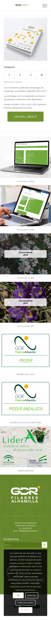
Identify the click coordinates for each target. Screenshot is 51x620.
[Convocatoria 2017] (25, 302)
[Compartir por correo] (41, 75)
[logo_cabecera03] (21, 5)
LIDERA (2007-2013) (25, 471)
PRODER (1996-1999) (25, 374)
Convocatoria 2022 (25, 181)
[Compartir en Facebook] (9, 75)
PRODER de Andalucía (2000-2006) (25, 423)
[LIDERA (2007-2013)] (25, 446)
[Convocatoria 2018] (25, 253)
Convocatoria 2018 (25, 278)
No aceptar (25, 610)
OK (18, 595)
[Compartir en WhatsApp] (31, 75)
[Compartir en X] (20, 75)
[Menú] (43, 5)
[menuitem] (43, 5)
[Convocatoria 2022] (25, 157)
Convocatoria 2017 (25, 326)
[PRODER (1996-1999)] (25, 350)
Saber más (31, 595)
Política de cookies (25, 603)
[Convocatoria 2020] (25, 205)
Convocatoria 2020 (25, 230)
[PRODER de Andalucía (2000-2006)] (25, 398)
